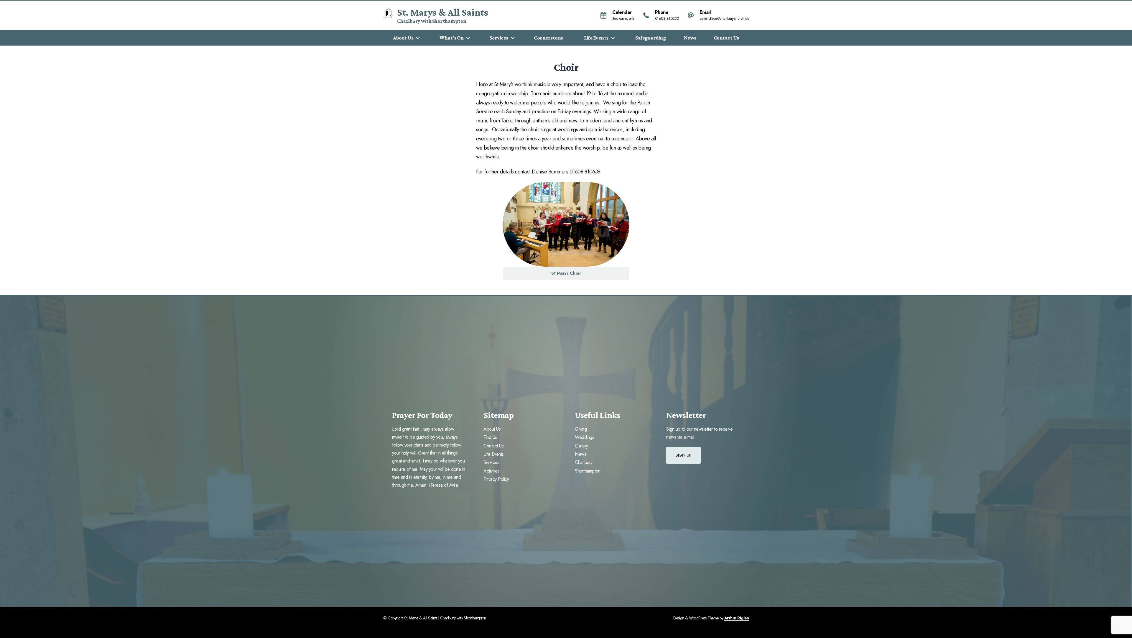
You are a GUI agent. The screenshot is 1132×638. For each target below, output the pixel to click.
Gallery (581, 446)
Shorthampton (587, 471)
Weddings (584, 437)
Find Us (490, 437)
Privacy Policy (496, 479)
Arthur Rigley (736, 618)
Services (499, 38)
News (690, 38)
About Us (403, 38)
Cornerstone (548, 38)
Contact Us (726, 38)
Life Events (596, 38)
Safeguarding (650, 38)
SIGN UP (683, 455)
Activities (491, 471)
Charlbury (584, 462)
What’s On (452, 38)
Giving (581, 429)
